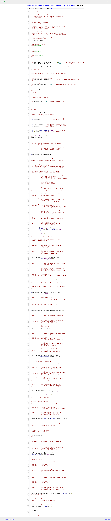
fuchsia (29, 5)
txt (106, 519)
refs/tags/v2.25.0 (60, 5)
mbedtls (53, 5)
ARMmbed (47, 5)
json (109, 519)
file (51, 8)
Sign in (108, 1)
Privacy (10, 519)
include (68, 5)
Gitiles (7, 519)
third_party (34, 5)
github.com (41, 5)
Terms (13, 519)
